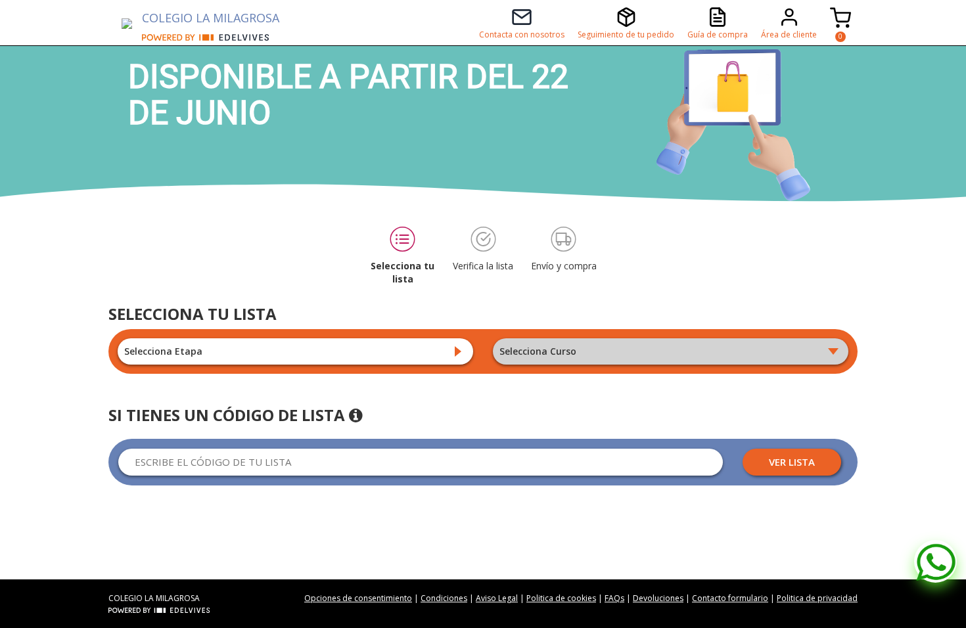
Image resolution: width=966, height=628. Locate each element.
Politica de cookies (561, 598)
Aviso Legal (497, 598)
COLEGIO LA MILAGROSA (210, 18)
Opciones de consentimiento (358, 598)
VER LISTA (792, 461)
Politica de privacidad (817, 598)
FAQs (614, 598)
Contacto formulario (730, 598)
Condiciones (444, 598)
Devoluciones (658, 598)
